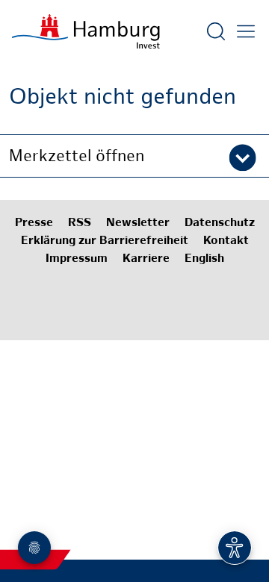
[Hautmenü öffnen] (246, 31)
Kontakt (226, 241)
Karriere (146, 259)
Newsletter (138, 223)
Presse (34, 223)
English (204, 259)
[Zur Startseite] (86, 31)
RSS (79, 223)
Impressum (77, 259)
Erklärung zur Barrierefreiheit (104, 241)
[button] (134, 156)
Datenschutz (220, 223)
